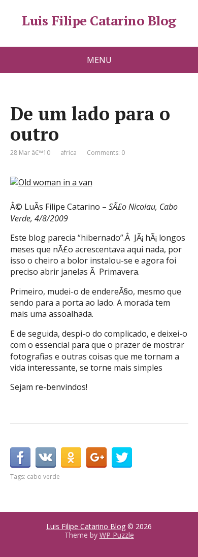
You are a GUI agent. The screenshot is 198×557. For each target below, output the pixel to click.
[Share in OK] (71, 457)
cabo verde (43, 476)
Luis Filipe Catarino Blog (99, 20)
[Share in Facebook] (20, 457)
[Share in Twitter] (122, 457)
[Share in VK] (46, 457)
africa (68, 152)
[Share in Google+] (96, 457)
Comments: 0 (106, 152)
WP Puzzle (117, 535)
